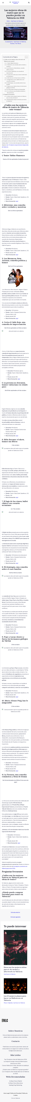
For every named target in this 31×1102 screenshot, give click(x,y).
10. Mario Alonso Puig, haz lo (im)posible (16, 89)
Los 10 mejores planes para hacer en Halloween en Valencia (15, 998)
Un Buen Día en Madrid (15, 1081)
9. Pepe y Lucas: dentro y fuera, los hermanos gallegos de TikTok (16, 87)
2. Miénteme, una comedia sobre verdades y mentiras (16, 65)
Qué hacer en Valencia (20, 41)
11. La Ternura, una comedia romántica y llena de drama (16, 91)
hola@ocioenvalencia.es (15, 1050)
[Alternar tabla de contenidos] (25, 57)
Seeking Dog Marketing (15, 1085)
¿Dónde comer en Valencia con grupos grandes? (16, 1069)
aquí (17, 201)
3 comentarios (9, 41)
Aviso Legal (6, 1093)
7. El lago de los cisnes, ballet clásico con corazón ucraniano (15, 80)
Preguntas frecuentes (9, 94)
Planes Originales (8, 1002)
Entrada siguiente (15, 917)
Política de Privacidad (15, 1093)
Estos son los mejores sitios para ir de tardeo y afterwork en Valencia (15, 969)
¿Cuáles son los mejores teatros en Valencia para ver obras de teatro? (16, 97)
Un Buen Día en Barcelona (15, 1083)
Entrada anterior (15, 912)
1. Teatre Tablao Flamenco (12, 63)
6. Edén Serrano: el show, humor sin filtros (15, 78)
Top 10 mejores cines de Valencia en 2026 (15, 1059)
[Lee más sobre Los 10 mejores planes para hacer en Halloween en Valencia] (15, 986)
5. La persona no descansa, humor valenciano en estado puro (16, 75)
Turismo (12, 43)
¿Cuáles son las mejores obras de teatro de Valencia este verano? (14, 60)
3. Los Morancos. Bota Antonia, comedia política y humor (15, 68)
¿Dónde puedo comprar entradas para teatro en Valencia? (16, 100)
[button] (29, 3)
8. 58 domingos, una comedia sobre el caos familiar (16, 83)
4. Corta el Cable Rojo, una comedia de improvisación (15, 72)
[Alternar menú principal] (3, 2)
